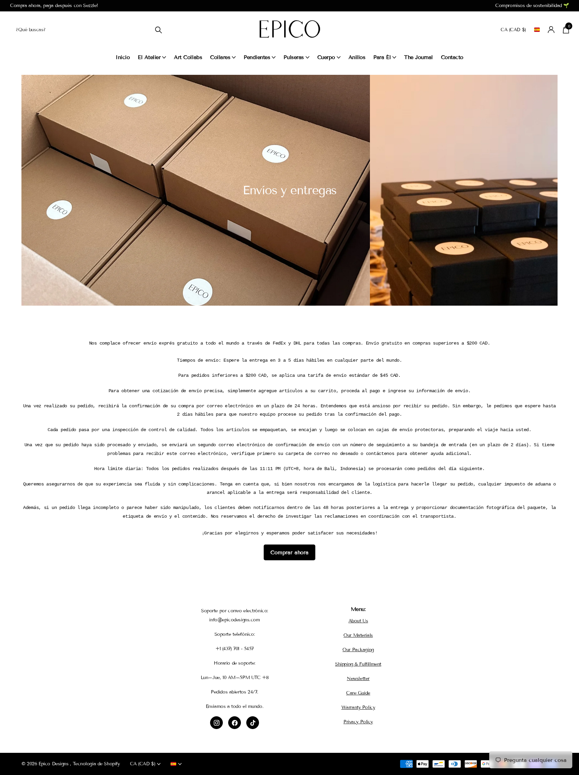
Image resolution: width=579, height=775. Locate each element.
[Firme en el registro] (551, 29)
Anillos (357, 57)
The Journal (418, 57)
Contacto (452, 57)
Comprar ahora (289, 552)
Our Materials (358, 635)
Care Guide (358, 693)
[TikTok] (252, 722)
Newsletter (358, 678)
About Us (358, 621)
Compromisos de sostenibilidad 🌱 (532, 5)
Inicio (123, 57)
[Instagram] (216, 722)
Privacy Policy (358, 722)
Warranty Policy (358, 707)
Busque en (158, 29)
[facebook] (234, 722)
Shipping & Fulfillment (358, 664)
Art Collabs (188, 57)
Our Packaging (358, 650)
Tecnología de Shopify (96, 764)
